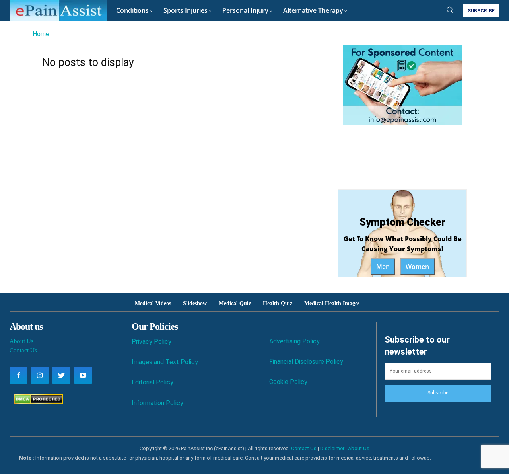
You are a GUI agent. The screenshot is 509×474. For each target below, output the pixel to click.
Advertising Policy (294, 341)
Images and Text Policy (165, 362)
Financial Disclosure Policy (306, 361)
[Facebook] (18, 375)
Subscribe (437, 393)
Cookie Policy (288, 382)
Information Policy (157, 403)
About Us (21, 341)
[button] (449, 9)
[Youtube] (83, 375)
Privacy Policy (151, 341)
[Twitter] (61, 375)
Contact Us (23, 350)
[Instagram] (40, 375)
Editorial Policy (152, 382)
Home (41, 34)
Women (417, 266)
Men (383, 266)
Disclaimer (332, 448)
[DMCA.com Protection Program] (36, 402)
